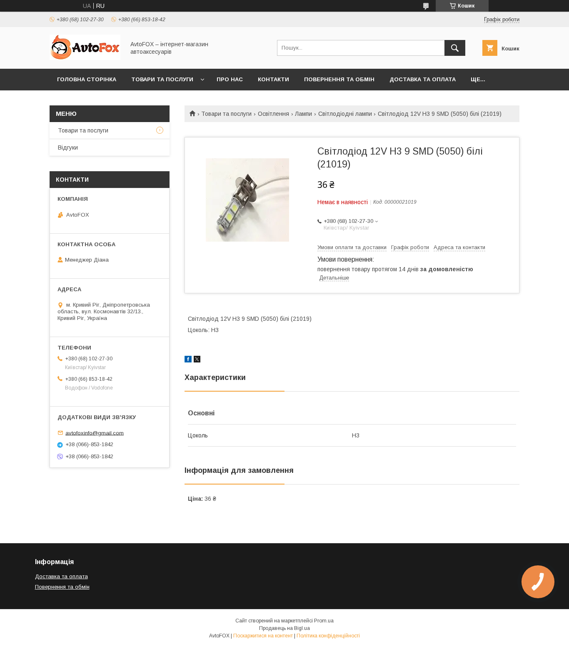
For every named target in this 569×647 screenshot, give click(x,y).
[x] (197, 360)
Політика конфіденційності (328, 636)
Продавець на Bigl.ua (284, 628)
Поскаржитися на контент (263, 636)
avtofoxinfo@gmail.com (94, 433)
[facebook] (188, 360)
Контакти (273, 79)
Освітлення (273, 113)
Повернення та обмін (339, 79)
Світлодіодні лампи (345, 113)
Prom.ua (324, 621)
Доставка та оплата (422, 79)
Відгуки (68, 147)
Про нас (230, 79)
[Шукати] (454, 48)
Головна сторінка (86, 79)
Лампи (303, 113)
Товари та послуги (162, 79)
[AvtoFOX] (85, 58)
